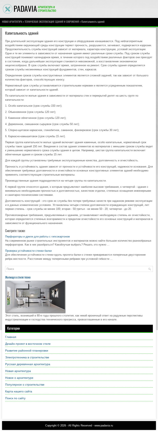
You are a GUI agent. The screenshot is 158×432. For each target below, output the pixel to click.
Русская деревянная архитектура (27, 364)
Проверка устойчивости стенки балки (28, 250)
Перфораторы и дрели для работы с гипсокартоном (37, 236)
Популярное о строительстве (24, 384)
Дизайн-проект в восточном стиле (28, 343)
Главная (10, 337)
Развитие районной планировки (26, 350)
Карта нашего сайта (18, 391)
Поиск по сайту (15, 398)
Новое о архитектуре (19, 377)
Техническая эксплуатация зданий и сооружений (52, 21)
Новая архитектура (12, 21)
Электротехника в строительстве (27, 357)
